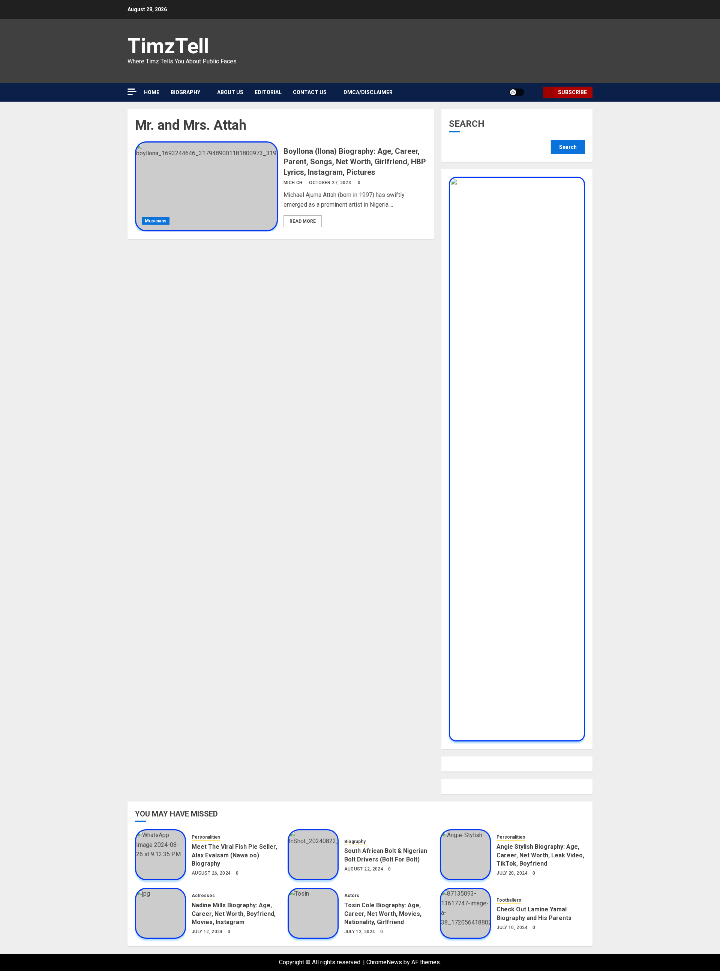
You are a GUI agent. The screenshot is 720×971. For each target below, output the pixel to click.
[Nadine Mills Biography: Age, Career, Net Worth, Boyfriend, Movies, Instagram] (160, 913)
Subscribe (572, 92)
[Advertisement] (199, 75)
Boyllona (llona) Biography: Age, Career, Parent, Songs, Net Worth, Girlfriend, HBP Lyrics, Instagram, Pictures (355, 162)
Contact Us (310, 92)
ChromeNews (384, 962)
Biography (355, 841)
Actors (351, 895)
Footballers (508, 900)
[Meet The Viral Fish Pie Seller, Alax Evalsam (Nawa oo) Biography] (160, 854)
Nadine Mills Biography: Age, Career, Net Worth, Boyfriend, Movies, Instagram (234, 914)
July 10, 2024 (512, 927)
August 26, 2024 (211, 873)
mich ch (293, 182)
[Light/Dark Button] (516, 92)
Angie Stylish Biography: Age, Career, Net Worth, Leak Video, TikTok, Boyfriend (540, 855)
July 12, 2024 (207, 931)
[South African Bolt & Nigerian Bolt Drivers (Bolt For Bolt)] (313, 854)
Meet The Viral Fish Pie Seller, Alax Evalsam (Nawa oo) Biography (234, 855)
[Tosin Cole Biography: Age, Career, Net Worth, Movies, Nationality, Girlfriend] (313, 913)
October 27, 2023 (330, 182)
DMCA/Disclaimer (368, 92)
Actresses (203, 895)
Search (466, 124)
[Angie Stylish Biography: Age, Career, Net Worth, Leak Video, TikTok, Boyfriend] (465, 854)
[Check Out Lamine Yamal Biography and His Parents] (465, 913)
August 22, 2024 (363, 869)
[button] (534, 92)
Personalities (206, 837)
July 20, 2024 (512, 873)
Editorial (268, 92)
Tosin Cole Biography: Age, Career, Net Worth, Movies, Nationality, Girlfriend (383, 914)
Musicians (155, 221)
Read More (303, 221)
